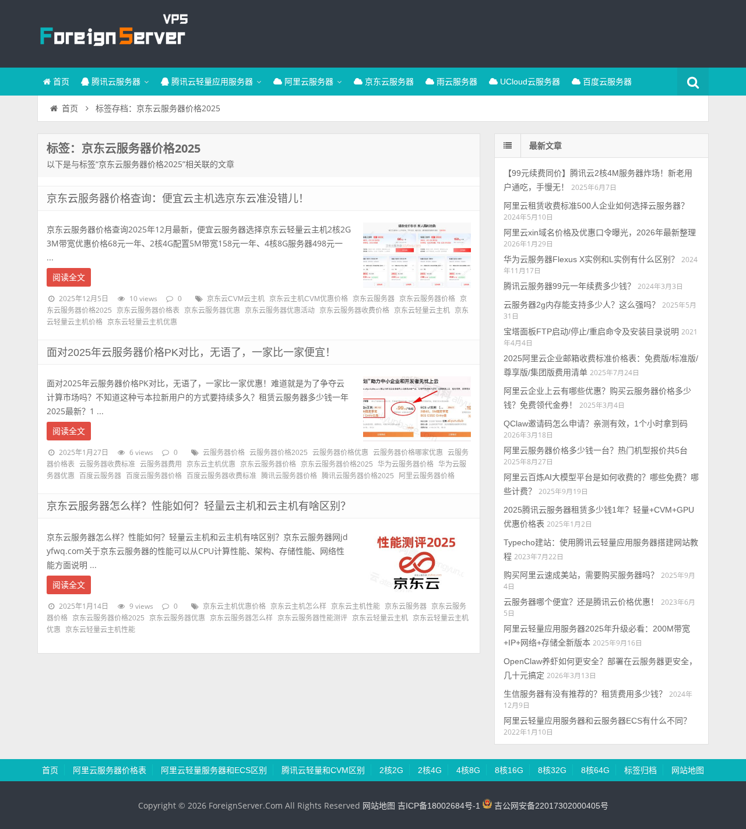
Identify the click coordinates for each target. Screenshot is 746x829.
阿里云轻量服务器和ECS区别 (214, 770)
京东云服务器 (388, 81)
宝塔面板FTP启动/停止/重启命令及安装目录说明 (591, 331)
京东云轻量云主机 (422, 310)
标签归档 (640, 770)
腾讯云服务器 (114, 81)
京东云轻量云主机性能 (100, 630)
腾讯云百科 (113, 32)
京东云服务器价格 (427, 299)
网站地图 (687, 770)
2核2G (391, 770)
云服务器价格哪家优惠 (408, 453)
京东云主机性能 (355, 606)
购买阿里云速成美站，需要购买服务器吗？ (581, 575)
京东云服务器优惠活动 (280, 310)
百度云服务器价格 (154, 476)
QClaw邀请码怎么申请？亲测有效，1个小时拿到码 (596, 423)
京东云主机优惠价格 (234, 606)
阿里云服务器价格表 (109, 770)
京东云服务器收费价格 (354, 310)
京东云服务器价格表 (148, 310)
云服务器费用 (161, 464)
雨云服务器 (455, 81)
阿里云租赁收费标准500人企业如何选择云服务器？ (596, 205)
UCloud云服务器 (529, 81)
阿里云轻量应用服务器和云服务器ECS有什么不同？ (597, 720)
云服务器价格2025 (278, 453)
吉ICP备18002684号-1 (438, 805)
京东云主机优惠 (210, 464)
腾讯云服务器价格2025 (358, 476)
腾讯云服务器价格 (289, 476)
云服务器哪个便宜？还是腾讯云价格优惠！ (581, 601)
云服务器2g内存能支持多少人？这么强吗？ (582, 304)
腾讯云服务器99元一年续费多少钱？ (569, 286)
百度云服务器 (606, 81)
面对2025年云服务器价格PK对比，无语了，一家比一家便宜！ (191, 352)
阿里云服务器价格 (427, 476)
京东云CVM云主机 (236, 299)
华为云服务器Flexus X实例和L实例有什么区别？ (591, 259)
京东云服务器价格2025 (337, 464)
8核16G (509, 770)
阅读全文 (68, 277)
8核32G (552, 770)
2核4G (430, 770)
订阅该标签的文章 (72, 158)
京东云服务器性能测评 (312, 618)
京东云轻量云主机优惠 (142, 322)
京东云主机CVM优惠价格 (308, 299)
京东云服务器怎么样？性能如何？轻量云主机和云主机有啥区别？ (199, 506)
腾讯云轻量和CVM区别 (323, 770)
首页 (60, 81)
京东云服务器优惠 (212, 310)
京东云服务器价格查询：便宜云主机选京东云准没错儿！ (178, 198)
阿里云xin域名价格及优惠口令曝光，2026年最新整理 (600, 232)
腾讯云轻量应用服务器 (211, 81)
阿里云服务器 (307, 81)
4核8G (468, 770)
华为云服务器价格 (406, 464)
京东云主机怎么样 (298, 606)
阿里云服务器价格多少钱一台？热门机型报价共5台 (596, 450)
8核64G (595, 770)
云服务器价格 (224, 453)
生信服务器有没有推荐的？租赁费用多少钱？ (585, 694)
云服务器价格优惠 (340, 453)
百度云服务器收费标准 (221, 476)
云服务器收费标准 (107, 464)
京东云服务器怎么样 (241, 618)
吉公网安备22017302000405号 (550, 805)
